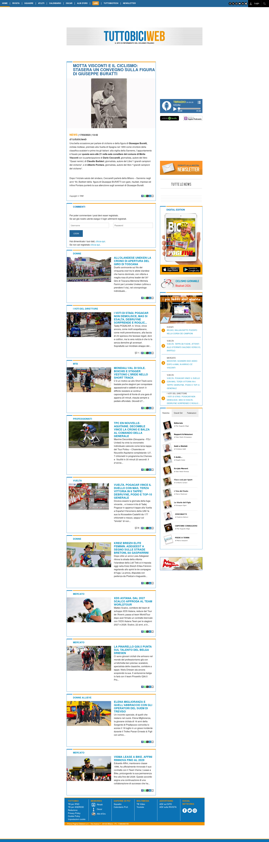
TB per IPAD (73, 803)
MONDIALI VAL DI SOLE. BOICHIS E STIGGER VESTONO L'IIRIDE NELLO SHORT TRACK (131, 372)
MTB (75, 363)
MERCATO (78, 593)
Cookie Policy (74, 816)
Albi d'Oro (101, 813)
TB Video (141, 803)
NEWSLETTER (129, 3)
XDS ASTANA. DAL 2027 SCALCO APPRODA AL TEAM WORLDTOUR (133, 601)
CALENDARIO (55, 3)
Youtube (140, 806)
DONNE (77, 253)
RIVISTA (15, 3)
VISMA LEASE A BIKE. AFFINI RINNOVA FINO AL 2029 (133, 758)
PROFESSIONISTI (82, 418)
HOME (5, 3)
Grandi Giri (178, 413)
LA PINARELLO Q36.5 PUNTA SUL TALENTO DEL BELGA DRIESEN (133, 649)
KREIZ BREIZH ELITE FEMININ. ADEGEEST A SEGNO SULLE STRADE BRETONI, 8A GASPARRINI (131, 548)
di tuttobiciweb (78, 139)
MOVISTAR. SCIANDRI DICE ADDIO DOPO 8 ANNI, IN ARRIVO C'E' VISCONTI (182, 364)
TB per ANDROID (76, 806)
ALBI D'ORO (82, 3)
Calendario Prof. (121, 806)
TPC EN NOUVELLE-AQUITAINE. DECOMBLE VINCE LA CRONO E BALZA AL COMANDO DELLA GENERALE (132, 429)
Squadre (117, 803)
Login (256, 3)
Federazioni (191, 413)
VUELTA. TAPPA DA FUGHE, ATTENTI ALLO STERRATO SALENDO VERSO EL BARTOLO (184, 347)
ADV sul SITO (165, 803)
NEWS (73, 135)
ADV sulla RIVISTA (168, 806)
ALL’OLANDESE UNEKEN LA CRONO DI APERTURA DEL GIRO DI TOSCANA (132, 261)
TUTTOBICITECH (111, 3)
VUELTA (77, 480)
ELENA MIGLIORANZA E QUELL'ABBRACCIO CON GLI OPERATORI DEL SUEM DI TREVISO (133, 706)
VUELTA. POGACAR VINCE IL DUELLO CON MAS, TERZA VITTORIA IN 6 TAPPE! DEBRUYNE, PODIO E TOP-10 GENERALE (133, 491)
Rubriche (165, 413)
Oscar (99, 809)
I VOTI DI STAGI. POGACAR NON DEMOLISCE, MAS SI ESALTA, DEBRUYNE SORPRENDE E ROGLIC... (131, 317)
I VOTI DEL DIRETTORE (85, 308)
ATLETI (41, 3)
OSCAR (69, 3)
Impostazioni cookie (76, 819)
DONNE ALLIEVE (82, 697)
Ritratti (99, 804)
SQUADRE (28, 3)
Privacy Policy (74, 813)
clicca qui (100, 241)
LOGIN (76, 233)
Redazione (72, 810)
